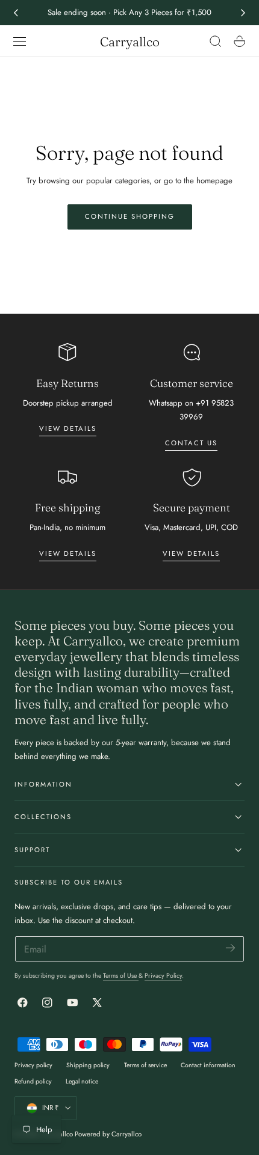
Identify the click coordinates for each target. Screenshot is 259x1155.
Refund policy (33, 1081)
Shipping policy (88, 1065)
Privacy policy (33, 1065)
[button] (20, 41)
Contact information (208, 1065)
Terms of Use (121, 975)
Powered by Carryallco (108, 1134)
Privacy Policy (163, 975)
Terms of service (145, 1065)
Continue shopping (130, 216)
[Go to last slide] (15, 12)
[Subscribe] (230, 948)
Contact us (191, 443)
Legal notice (82, 1081)
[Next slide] (243, 12)
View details (67, 428)
